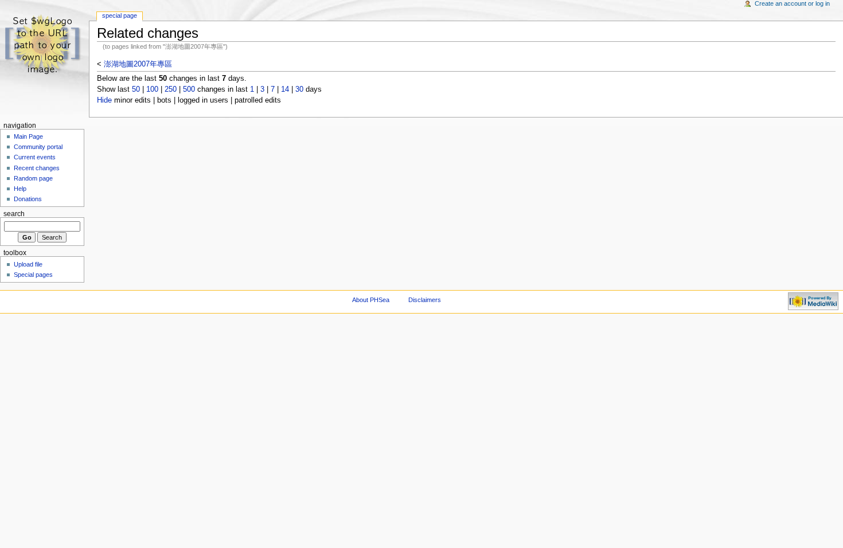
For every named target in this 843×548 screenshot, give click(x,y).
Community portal (38, 146)
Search (14, 213)
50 (136, 89)
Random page (33, 178)
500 (189, 89)
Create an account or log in (792, 3)
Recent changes (37, 168)
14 (285, 89)
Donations (28, 198)
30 (299, 89)
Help (20, 188)
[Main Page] (44, 44)
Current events (35, 157)
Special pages (33, 274)
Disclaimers (424, 299)
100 (152, 89)
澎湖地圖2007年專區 (138, 64)
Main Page (28, 136)
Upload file (28, 264)
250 (171, 89)
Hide (104, 100)
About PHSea (370, 299)
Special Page (119, 15)
